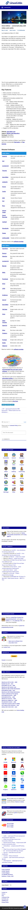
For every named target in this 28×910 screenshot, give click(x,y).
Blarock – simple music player (18, 556)
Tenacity (4, 170)
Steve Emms (13, 30)
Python (8, 404)
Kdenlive (4, 256)
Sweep (4, 233)
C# (13, 620)
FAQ (3, 895)
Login (24, 422)
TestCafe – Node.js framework (10, 855)
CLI (18, 30)
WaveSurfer (5, 228)
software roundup (18, 241)
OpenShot (5, 248)
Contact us (4, 892)
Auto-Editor (5, 177)
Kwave (4, 186)
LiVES (3, 288)
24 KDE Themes (5, 871)
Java (21, 619)
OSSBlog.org (5, 900)
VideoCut (4, 346)
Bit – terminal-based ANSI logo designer (13, 850)
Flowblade (5, 279)
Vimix (3, 314)
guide (15, 812)
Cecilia (4, 191)
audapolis (5, 182)
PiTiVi (3, 284)
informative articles (7, 378)
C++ (11, 620)
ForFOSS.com (5, 899)
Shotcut (4, 253)
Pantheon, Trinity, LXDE (7, 876)
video (12, 404)
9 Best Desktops (6, 869)
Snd (3, 201)
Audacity (4, 156)
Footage (4, 340)
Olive (3, 330)
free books (17, 142)
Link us (3, 894)
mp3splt (4, 222)
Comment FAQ (5, 897)
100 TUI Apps (10, 825)
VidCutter (4, 309)
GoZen (4, 343)
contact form (7, 647)
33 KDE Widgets (6, 873)
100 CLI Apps (10, 826)
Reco (3, 206)
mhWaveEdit (5, 238)
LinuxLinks (22, 908)
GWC (3, 198)
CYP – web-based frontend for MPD (11, 409)
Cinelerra (4, 333)
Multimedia (22, 30)
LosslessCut (5, 166)
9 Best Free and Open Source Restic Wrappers (14, 849)
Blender (4, 266)
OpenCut (4, 325)
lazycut (4, 300)
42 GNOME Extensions (7, 874)
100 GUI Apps (10, 823)
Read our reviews (19, 802)
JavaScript (17, 620)
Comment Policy (13, 425)
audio (3, 404)
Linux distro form (12, 642)
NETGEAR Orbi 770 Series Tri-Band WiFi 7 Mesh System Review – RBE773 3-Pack (14, 578)
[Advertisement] (14, 66)
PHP (21, 620)
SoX (3, 161)
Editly (3, 272)
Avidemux (5, 295)
